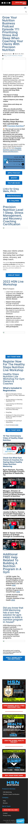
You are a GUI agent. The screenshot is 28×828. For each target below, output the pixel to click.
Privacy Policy (7, 815)
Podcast (20, 55)
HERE (16, 425)
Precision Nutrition (15, 126)
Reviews (5, 803)
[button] (25, 7)
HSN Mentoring (7, 792)
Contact (5, 813)
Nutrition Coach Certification (11, 794)
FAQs (4, 801)
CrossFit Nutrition (12, 55)
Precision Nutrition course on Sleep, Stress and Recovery (12, 149)
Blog (5, 55)
